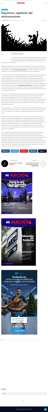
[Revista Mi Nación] (24, 3)
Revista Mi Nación (6, 20)
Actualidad (4, 9)
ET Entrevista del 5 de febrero (19, 69)
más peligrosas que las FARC (25, 85)
